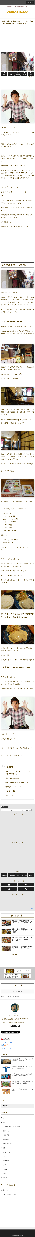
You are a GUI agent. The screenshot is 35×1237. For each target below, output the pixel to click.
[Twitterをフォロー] (26, 884)
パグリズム (6, 1156)
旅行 (4, 1165)
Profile (3, 1118)
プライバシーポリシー (8, 1194)
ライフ (3, 1148)
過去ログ (4, 1178)
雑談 (4, 1173)
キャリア (4, 1122)
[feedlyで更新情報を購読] (16, 1026)
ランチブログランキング (8, 1042)
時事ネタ (6, 1169)
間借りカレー (7, 1143)
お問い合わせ (5, 1190)
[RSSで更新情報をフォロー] (26, 889)
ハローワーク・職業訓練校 (11, 1126)
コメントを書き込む (17, 991)
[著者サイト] (9, 884)
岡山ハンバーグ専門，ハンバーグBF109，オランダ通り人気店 (16, 810)
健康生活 (6, 1161)
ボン (15, 1013)
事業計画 (6, 1131)
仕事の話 (6, 1135)
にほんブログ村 (6, 1048)
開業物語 (6, 1139)
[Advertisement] (17, 38)
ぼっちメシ (5, 806)
